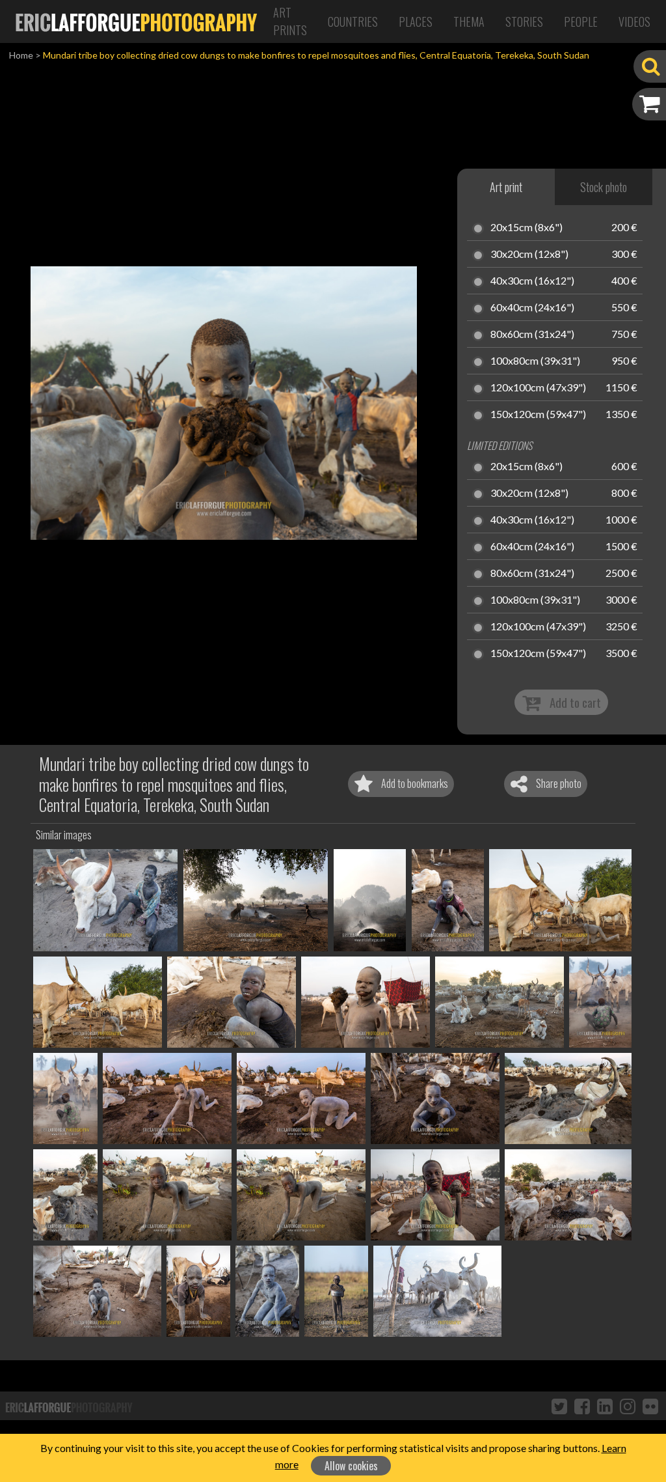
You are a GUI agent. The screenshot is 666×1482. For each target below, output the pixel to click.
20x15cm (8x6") (526, 228)
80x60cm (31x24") (532, 334)
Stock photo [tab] (603, 186)
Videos (634, 21)
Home (21, 55)
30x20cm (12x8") (529, 254)
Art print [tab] (506, 186)
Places (416, 21)
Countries (353, 21)
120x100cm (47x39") (538, 388)
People (581, 21)
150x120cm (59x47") (538, 415)
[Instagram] (627, 1406)
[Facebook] (582, 1406)
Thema (469, 21)
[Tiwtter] (559, 1406)
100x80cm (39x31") (535, 361)
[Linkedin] (605, 1406)
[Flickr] (650, 1406)
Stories (524, 21)
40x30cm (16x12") (532, 281)
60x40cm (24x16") (532, 308)
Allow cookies (351, 1466)
